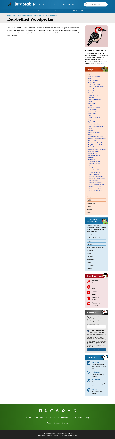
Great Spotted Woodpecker (97, 170)
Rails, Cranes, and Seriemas (95, 126)
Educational (91, 203)
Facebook (95, 362)
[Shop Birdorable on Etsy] (74, 410)
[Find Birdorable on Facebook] (40, 410)
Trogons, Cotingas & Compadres (97, 149)
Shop (55, 4)
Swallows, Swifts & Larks (95, 136)
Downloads (68, 4)
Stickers (89, 269)
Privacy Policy (92, 346)
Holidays (89, 209)
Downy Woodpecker (94, 166)
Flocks (89, 206)
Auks (89, 78)
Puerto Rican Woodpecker (96, 184)
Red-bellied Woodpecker (50, 15)
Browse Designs (37, 11)
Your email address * (93, 324)
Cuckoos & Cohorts (93, 89)
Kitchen (89, 253)
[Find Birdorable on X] (46, 410)
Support (89, 212)
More (102, 63)
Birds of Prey (91, 82)
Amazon (95, 281)
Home (9, 15)
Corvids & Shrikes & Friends (96, 86)
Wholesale (78, 11)
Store (52, 417)
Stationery (90, 265)
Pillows (89, 262)
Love (88, 194)
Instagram (96, 372)
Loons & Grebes (92, 109)
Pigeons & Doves (93, 122)
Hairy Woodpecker (94, 174)
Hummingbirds (92, 103)
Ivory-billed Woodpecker (96, 176)
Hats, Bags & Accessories (95, 247)
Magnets (90, 256)
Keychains (90, 250)
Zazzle (94, 292)
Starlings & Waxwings (94, 132)
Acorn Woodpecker (94, 161)
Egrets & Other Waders (94, 93)
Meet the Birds (43, 4)
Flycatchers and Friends (94, 99)
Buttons (89, 241)
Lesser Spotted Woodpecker (97, 178)
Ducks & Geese (92, 91)
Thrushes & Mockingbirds (95, 143)
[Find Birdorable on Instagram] (51, 410)
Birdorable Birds (27, 15)
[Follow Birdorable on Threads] (57, 410)
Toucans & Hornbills (94, 147)
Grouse (90, 101)
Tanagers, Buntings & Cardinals (97, 138)
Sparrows (90, 130)
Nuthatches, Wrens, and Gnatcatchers (94, 112)
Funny (89, 197)
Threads (95, 389)
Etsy (93, 286)
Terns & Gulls (92, 140)
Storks (90, 134)
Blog (79, 4)
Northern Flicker (94, 180)
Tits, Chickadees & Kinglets (96, 145)
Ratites (90, 128)
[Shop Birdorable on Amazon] (69, 410)
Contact (57, 423)
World (89, 200)
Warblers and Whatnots (94, 155)
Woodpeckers (38, 15)
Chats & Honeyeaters (94, 84)
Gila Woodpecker (94, 168)
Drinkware (90, 244)
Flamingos (91, 97)
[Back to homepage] (25, 4)
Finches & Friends (93, 95)
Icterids (90, 105)
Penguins (90, 120)
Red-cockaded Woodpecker (96, 189)
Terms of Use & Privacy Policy (68, 435)
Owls (89, 115)
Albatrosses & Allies (94, 76)
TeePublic (95, 297)
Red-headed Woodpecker (96, 191)
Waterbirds (91, 157)
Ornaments (90, 259)
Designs (19, 15)
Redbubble (96, 303)
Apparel (89, 235)
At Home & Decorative (94, 238)
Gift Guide (49, 11)
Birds (88, 74)
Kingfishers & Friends (94, 107)
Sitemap (65, 423)
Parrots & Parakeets (94, 117)
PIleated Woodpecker (95, 182)
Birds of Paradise (93, 80)
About (49, 423)
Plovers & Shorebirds (94, 124)
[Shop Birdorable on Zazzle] (63, 410)
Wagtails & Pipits (93, 153)
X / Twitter (96, 379)
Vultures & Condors (93, 151)
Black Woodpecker (94, 164)
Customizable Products (62, 11)
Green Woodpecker (94, 172)
